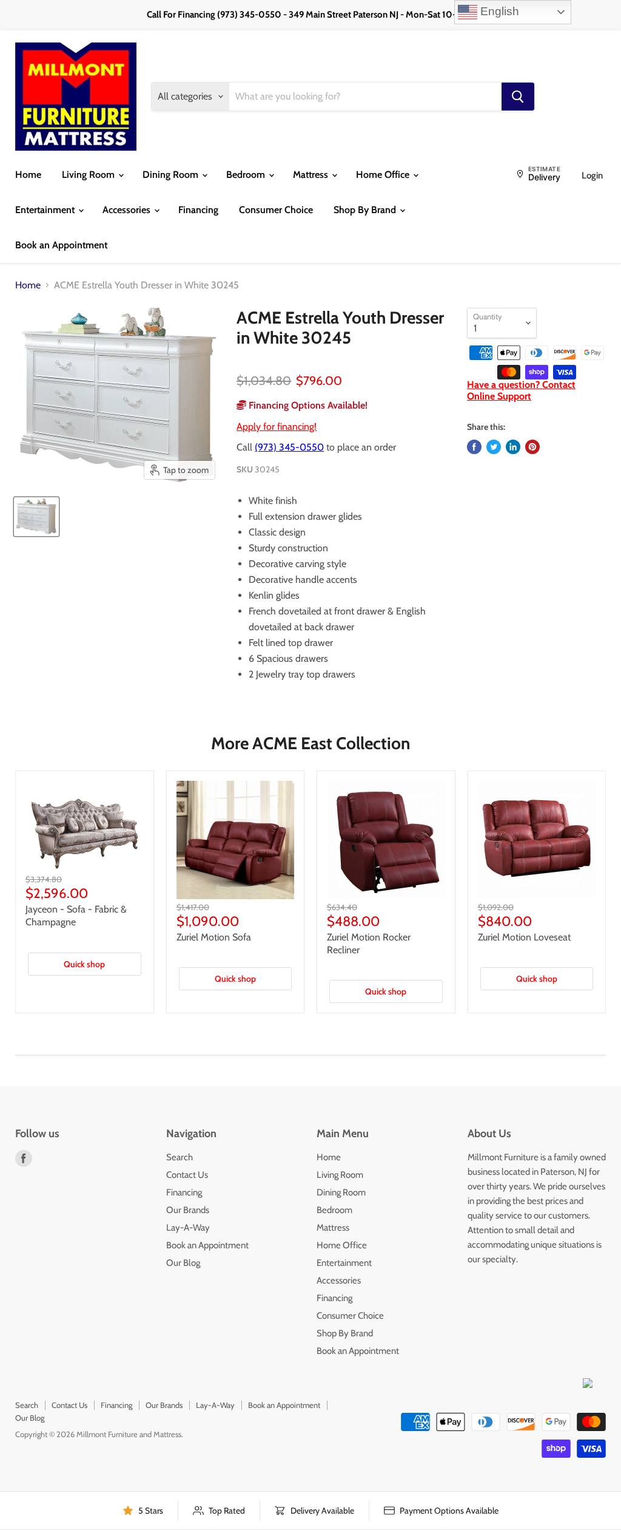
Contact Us (187, 1174)
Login (592, 175)
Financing (198, 210)
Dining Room (172, 174)
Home (28, 174)
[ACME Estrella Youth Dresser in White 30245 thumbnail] (36, 516)
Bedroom (246, 174)
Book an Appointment (61, 245)
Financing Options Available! (307, 405)
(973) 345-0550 (289, 447)
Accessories (127, 210)
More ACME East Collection (310, 743)
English (498, 11)
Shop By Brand (366, 210)
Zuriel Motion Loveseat (524, 937)
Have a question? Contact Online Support (521, 390)
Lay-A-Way (188, 1227)
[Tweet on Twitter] (493, 447)
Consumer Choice (276, 210)
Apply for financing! (277, 426)
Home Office (384, 174)
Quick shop (84, 964)
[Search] (518, 96)
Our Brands (187, 1210)
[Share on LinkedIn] (513, 447)
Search (179, 1157)
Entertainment (46, 210)
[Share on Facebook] (474, 447)
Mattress (312, 174)
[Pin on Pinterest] (532, 447)
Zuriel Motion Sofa (213, 937)
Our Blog (183, 1262)
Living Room (89, 174)
